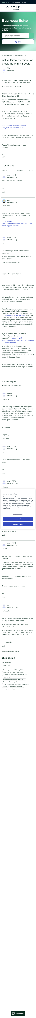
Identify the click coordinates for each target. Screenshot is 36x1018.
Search (31, 35)
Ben (8, 200)
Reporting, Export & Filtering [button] (12, 670)
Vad (8, 605)
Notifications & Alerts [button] (9, 689)
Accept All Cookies (18, 524)
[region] (18, 509)
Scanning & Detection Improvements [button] (14, 674)
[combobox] (15, 35)
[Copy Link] (17, 70)
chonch (9, 393)
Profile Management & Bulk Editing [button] (14, 679)
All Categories (6, 662)
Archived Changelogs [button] (10, 682)
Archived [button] (6, 677)
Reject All (18, 519)
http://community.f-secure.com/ (13, 315)
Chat (19, 42)
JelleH (9, 68)
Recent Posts (6, 665)
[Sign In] (21, 8)
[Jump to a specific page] (32, 170)
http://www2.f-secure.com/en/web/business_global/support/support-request (17, 224)
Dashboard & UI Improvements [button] (13, 672)
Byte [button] (5, 686)
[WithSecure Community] (13, 8)
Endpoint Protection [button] (16, 686)
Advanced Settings (18, 514)
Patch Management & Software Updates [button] (15, 684)
